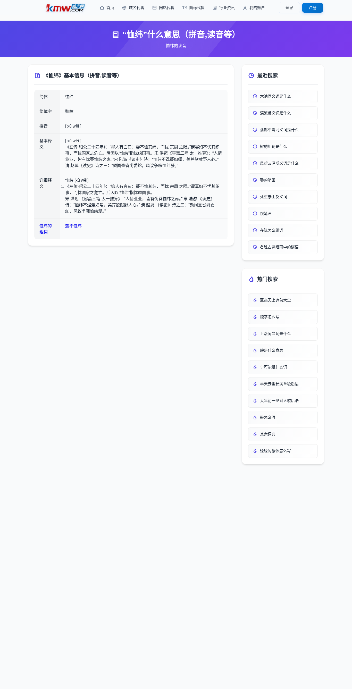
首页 (110, 7)
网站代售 (166, 7)
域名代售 (136, 7)
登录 (289, 7)
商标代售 (197, 7)
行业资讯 (227, 7)
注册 (312, 7)
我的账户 (257, 7)
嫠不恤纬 (73, 226)
